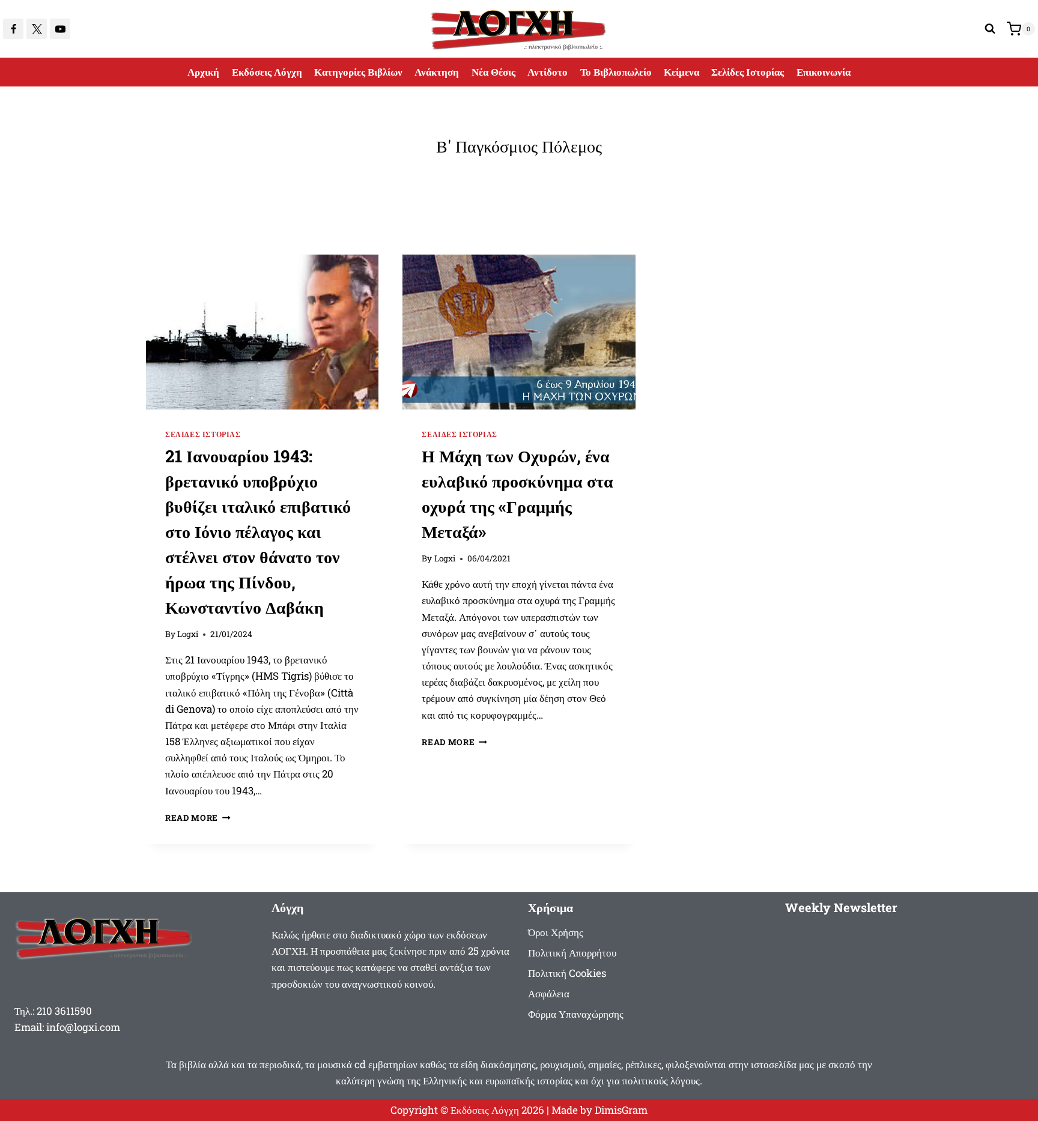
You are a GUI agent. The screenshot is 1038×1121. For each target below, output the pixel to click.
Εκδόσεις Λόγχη (267, 72)
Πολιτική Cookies (567, 973)
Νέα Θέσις (493, 72)
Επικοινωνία (824, 72)
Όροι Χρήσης (555, 932)
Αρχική (203, 72)
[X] (36, 29)
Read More (198, 817)
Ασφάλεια (548, 993)
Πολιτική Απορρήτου (572, 952)
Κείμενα (681, 72)
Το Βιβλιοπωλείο (616, 72)
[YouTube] (60, 29)
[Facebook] (13, 29)
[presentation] (262, 332)
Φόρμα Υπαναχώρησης (576, 1014)
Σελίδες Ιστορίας (747, 72)
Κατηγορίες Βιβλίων (358, 72)
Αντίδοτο (547, 72)
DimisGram (621, 1110)
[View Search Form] (990, 29)
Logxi (187, 634)
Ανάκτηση (436, 72)
